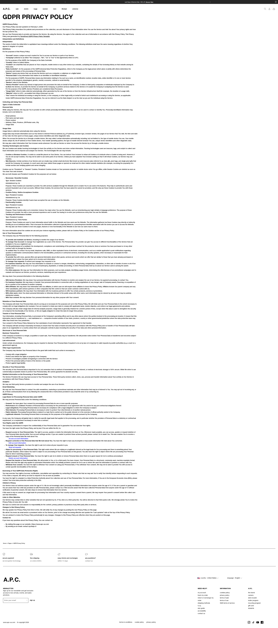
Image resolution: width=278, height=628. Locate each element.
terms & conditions (125, 622)
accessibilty (202, 611)
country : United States (209, 578)
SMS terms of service (227, 603)
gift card (251, 606)
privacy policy (224, 595)
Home (4, 543)
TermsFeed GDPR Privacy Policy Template (35, 36)
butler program (253, 600)
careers (250, 595)
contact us (201, 613)
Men (152, 2)
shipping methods (204, 603)
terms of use (224, 600)
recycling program (254, 603)
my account (202, 593)
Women (148, 2)
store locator (252, 598)
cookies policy (225, 593)
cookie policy (139, 622)
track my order (203, 595)
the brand (251, 593)
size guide (201, 608)
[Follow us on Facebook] (262, 622)
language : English (233, 578)
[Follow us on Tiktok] (253, 622)
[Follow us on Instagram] (249, 622)
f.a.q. (199, 606)
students (251, 608)
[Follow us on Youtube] (257, 622)
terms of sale (224, 598)
